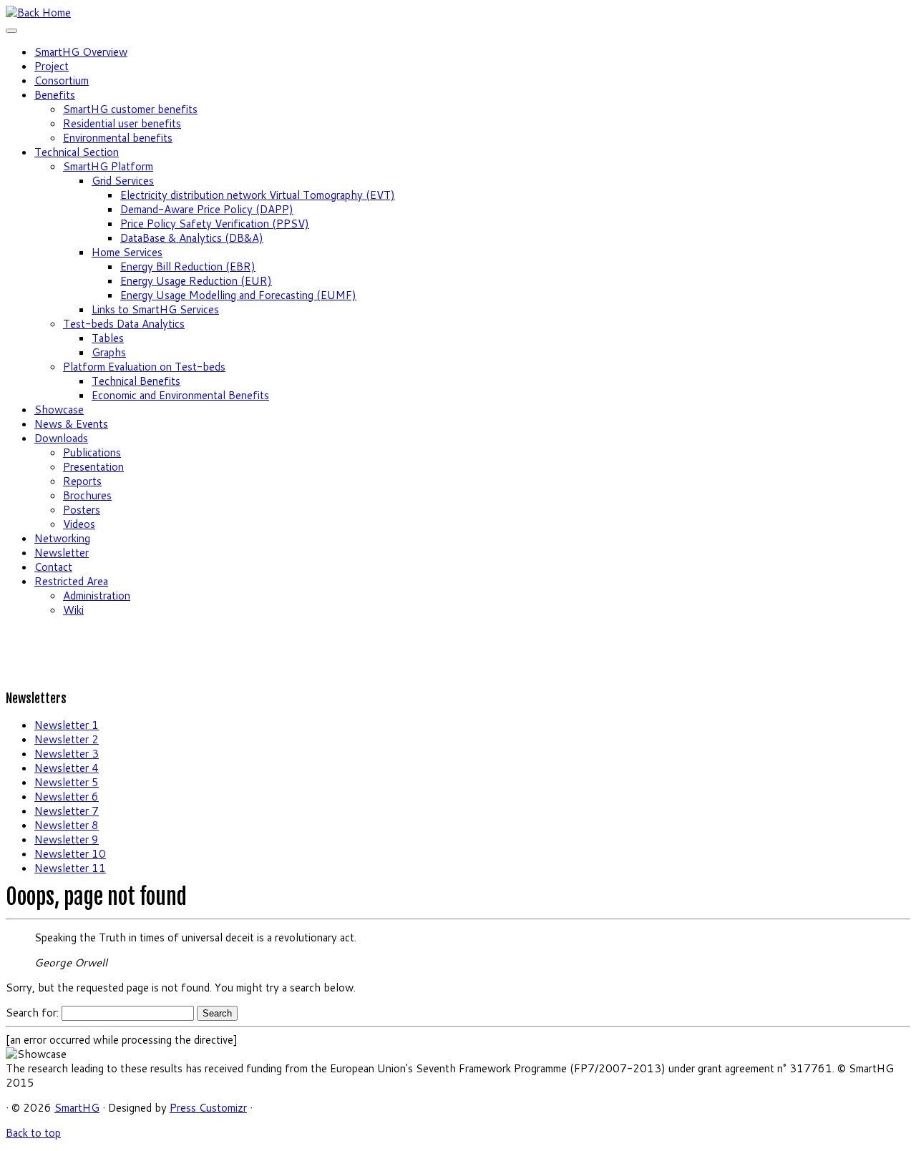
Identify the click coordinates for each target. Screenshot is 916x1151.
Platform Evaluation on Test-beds (144, 366)
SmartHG (76, 1107)
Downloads (61, 438)
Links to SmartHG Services (155, 309)
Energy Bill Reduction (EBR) (187, 266)
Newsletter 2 (66, 739)
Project (51, 66)
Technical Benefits (136, 380)
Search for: (32, 1012)
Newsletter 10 (70, 853)
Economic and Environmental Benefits (180, 395)
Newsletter (61, 552)
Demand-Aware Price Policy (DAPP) (206, 209)
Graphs (109, 352)
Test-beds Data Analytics (124, 323)
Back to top (33, 1132)
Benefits (54, 94)
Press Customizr (208, 1107)
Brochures (87, 495)
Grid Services (123, 180)
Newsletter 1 (66, 725)
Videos (79, 524)
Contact (53, 566)
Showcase (59, 409)
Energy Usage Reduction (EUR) (196, 280)
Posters (81, 509)
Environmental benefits (117, 137)
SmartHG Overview (80, 51)
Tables (108, 338)
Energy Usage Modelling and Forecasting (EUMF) (238, 295)
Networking (62, 538)
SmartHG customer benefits (130, 109)
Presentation (93, 466)
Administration (96, 595)
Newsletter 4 (66, 767)
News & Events (71, 423)
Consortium (61, 80)
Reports (82, 481)
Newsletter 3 (66, 753)
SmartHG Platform (108, 166)
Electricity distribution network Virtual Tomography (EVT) (257, 194)
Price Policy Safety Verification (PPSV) (214, 223)
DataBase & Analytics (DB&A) (191, 237)
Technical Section (76, 152)
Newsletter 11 (70, 868)
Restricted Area (71, 581)
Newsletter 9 (66, 839)
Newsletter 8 (66, 825)
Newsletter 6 (66, 796)
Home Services (127, 252)
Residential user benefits (122, 123)
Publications (92, 452)
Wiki (73, 609)
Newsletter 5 (66, 782)
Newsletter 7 (66, 810)
